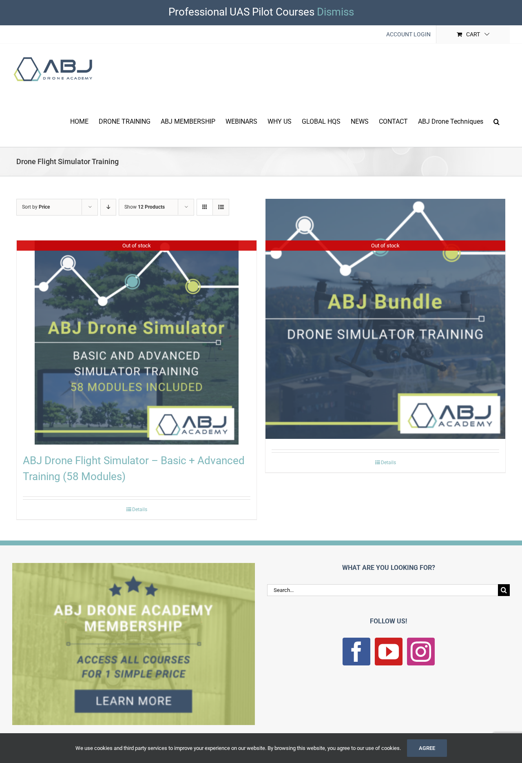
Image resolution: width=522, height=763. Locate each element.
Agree (427, 748)
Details (139, 509)
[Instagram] (421, 651)
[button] (496, 121)
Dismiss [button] (335, 12)
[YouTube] (389, 651)
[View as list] (221, 207)
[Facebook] (356, 651)
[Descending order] (108, 207)
